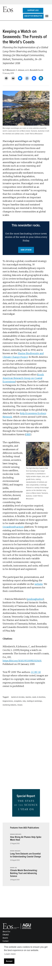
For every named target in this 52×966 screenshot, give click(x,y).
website (39, 584)
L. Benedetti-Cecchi (35, 70)
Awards (5, 938)
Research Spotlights (15, 834)
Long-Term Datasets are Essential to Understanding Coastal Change (25, 855)
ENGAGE (6, 935)
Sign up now (26, 250)
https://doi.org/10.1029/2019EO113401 (22, 660)
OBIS (27, 434)
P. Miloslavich (10, 70)
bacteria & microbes (18, 697)
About (6, 931)
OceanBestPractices (13, 526)
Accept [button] (9, 961)
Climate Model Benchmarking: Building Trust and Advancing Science (23, 873)
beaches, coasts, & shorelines (35, 697)
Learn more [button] (10, 954)
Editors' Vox (13, 867)
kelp (24, 701)
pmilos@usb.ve (35, 599)
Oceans (19, 705)
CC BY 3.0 (36, 672)
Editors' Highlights (15, 851)
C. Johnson (20, 70)
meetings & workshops (34, 701)
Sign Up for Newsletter (33, 16)
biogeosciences (8, 701)
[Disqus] (26, 748)
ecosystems (18, 701)
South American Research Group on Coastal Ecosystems (23, 378)
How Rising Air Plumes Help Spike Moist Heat (25, 838)
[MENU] (47, 16)
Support (33, 10)
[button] (26, 238)
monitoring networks (9, 705)
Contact (5, 941)
